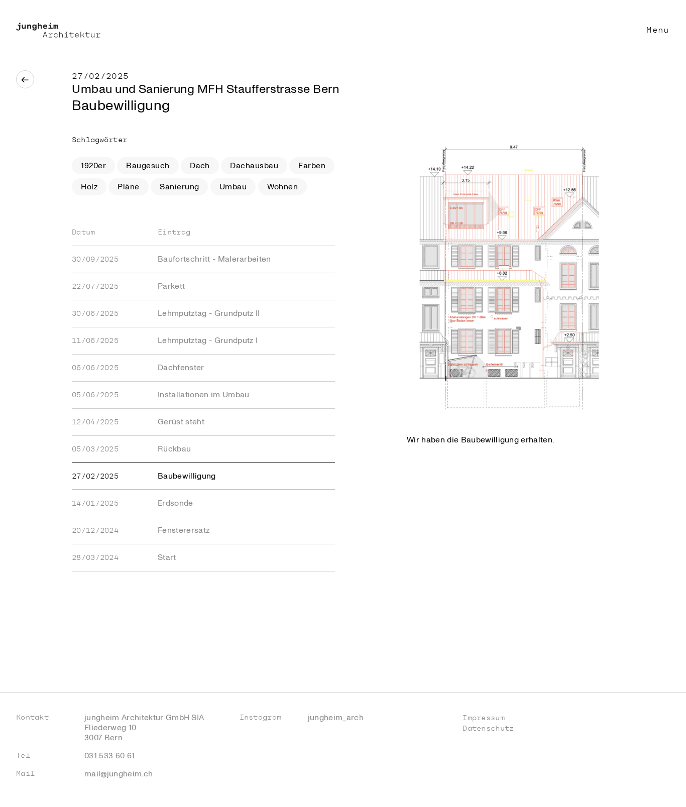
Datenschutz (488, 728)
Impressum (484, 718)
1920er (93, 165)
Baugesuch (147, 165)
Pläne (128, 186)
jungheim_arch (336, 717)
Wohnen (282, 186)
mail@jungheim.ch (118, 773)
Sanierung (179, 186)
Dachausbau (254, 165)
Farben (311, 165)
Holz (89, 186)
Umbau (233, 186)
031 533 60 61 (109, 755)
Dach (200, 165)
